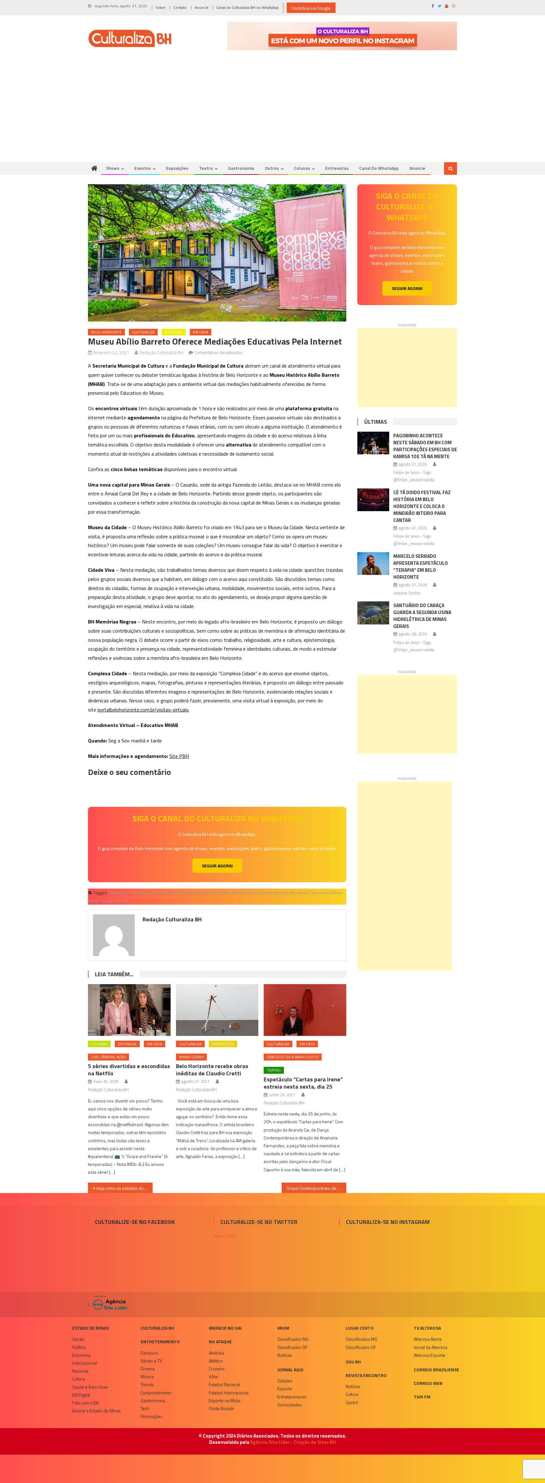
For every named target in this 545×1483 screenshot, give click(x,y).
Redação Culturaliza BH (161, 352)
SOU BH (353, 1361)
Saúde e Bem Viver (90, 1387)
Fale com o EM (85, 1402)
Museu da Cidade (214, 892)
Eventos (142, 168)
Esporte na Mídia (224, 1400)
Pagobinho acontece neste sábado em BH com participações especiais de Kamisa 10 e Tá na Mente (425, 446)
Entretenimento (160, 1341)
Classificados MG (293, 1339)
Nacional (80, 1371)
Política (78, 1347)
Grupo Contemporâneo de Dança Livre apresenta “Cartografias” (316, 1188)
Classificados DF (292, 1347)
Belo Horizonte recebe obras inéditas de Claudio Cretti (212, 1070)
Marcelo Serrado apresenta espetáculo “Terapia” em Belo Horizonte (420, 566)
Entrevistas (337, 168)
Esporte (284, 1388)
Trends (147, 1384)
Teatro (206, 168)
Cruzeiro (217, 1368)
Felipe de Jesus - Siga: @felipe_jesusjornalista (413, 476)
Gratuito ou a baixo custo (293, 1057)
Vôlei (213, 1376)
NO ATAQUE (220, 1341)
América (216, 1353)
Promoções (151, 1416)
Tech (145, 1408)
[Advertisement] (272, 115)
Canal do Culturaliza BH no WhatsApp (247, 7)
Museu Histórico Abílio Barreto (259, 892)
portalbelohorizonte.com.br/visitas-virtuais (143, 709)
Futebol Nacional (224, 1384)
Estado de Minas (90, 1328)
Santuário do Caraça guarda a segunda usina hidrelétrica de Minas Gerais (422, 616)
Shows (112, 168)
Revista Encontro (366, 1375)
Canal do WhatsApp (379, 168)
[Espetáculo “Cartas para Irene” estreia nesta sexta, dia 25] (305, 1010)
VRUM (283, 1328)
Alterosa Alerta (428, 1339)
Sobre (160, 7)
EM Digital (81, 1394)
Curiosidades (289, 1404)
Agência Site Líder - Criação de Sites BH (293, 1442)
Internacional (84, 1363)
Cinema (148, 1368)
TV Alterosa (427, 1328)
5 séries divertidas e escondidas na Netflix (129, 1070)
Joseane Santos (406, 593)
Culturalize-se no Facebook (135, 1222)
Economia (81, 1355)
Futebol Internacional (229, 1392)
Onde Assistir (221, 1408)
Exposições (177, 168)
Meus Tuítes (225, 1235)
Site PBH (179, 756)
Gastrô (352, 1402)
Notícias (284, 1355)
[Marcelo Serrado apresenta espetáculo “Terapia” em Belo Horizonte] (373, 563)
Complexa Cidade (146, 892)
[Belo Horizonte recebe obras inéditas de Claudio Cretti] (217, 1010)
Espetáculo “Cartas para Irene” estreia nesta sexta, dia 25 (303, 1083)
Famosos (149, 1353)
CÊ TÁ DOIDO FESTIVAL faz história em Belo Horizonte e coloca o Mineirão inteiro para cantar (422, 506)
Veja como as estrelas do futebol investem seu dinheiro (124, 1188)
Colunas (302, 168)
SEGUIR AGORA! (217, 865)
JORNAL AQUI (290, 1369)
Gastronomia (241, 168)
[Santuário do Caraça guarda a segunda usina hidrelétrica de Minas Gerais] (373, 612)
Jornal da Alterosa (430, 1347)
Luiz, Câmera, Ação (108, 1057)
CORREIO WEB (428, 1383)
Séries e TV (151, 1360)
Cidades (284, 1380)
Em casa (200, 332)
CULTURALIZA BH (157, 1328)
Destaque (127, 1044)
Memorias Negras (180, 892)
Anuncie (201, 7)
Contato (180, 7)
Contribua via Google (311, 8)
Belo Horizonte (106, 332)
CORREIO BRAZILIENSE (436, 1369)
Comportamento (156, 1392)
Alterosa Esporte (429, 1355)
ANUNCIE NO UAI (225, 1328)
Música (147, 1376)
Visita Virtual (113, 901)
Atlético (216, 1360)
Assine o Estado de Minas (96, 1410)
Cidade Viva (118, 892)
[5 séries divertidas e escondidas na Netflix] (129, 1010)
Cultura (78, 1378)
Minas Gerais (191, 1057)
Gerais (78, 1339)
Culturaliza (143, 332)
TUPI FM (422, 1396)
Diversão (174, 332)
